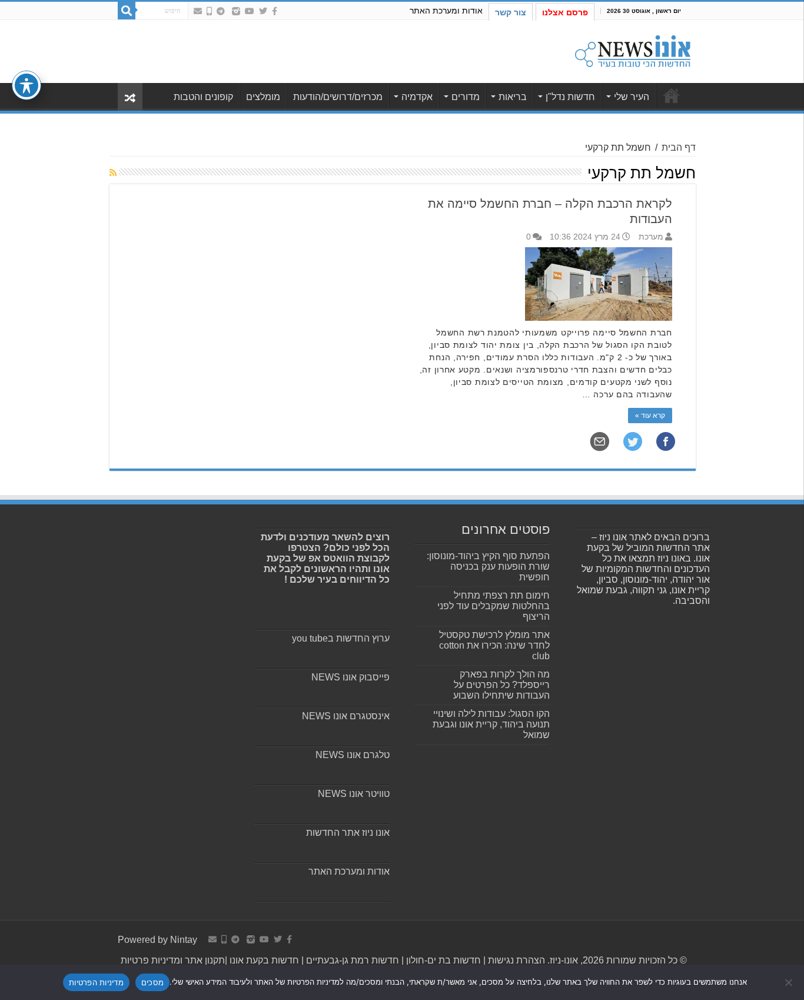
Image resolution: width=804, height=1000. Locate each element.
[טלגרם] (220, 11)
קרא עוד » (650, 415)
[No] (789, 982)
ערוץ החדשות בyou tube (341, 638)
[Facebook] (274, 11)
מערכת (651, 236)
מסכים (152, 982)
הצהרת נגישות (515, 960)
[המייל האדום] (197, 11)
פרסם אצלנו (565, 12)
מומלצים (263, 97)
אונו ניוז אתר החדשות (348, 833)
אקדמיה (417, 97)
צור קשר (510, 12)
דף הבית (679, 147)
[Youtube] (249, 11)
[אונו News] (632, 49)
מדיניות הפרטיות (96, 982)
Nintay (183, 940)
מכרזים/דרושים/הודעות (338, 97)
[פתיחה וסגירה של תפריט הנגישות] (26, 85)
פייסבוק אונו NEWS (350, 677)
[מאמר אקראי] (130, 97)
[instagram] (236, 11)
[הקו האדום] (209, 11)
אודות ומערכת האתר (446, 10)
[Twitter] (263, 11)
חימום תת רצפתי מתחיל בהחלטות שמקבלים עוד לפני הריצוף (493, 606)
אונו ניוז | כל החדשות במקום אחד (671, 95)
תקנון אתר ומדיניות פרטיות (173, 960)
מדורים (465, 97)
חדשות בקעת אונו (264, 960)
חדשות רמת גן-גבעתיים (351, 960)
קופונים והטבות (203, 97)
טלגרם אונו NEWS (352, 755)
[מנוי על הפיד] (113, 172)
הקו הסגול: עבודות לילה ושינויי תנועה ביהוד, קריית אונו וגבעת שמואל (491, 724)
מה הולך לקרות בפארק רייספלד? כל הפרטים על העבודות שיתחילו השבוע (501, 684)
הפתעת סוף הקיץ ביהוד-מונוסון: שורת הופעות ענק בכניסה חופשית (488, 566)
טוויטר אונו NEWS (354, 794)
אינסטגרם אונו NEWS (346, 716)
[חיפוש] (126, 10)
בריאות (513, 97)
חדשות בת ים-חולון (442, 960)
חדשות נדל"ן (570, 97)
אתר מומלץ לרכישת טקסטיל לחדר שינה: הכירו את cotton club (494, 645)
